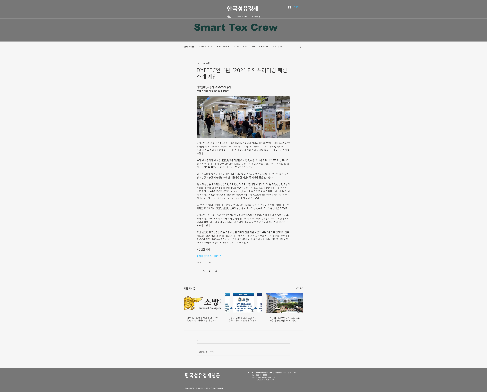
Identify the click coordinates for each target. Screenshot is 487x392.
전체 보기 (299, 288)
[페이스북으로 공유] (198, 271)
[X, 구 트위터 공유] (204, 271)
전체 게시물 (189, 46)
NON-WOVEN (240, 46)
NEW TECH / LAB (260, 46)
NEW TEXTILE (205, 46)
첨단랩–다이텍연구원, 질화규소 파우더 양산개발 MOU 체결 (284, 319)
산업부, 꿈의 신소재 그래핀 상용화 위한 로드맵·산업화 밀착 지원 (242, 319)
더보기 (276, 46)
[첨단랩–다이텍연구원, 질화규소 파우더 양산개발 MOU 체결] (284, 303)
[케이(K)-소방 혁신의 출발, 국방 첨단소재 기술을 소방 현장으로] (202, 303)
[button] (300, 47)
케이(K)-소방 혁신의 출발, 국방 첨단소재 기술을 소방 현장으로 (202, 319)
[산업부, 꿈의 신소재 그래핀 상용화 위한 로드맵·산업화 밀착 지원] (243, 303)
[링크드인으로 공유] (210, 271)
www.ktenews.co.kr (265, 380)
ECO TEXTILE (223, 46)
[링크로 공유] (216, 271)
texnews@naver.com (266, 377)
